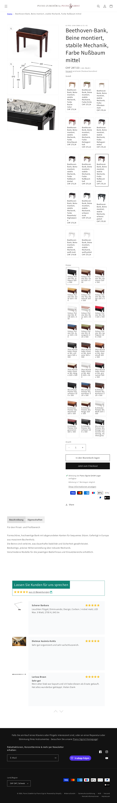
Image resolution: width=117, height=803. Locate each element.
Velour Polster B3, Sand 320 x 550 (86, 279)
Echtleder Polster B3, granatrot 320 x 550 (72, 429)
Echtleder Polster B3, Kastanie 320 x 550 (100, 392)
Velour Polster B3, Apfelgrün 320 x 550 (100, 334)
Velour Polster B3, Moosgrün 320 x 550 (85, 334)
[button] (6, 6)
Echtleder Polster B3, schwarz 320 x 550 (86, 429)
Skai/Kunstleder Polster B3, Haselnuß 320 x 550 (100, 353)
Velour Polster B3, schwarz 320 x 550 (72, 279)
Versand (69, 71)
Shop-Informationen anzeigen (82, 486)
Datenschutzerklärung (86, 793)
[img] (21, 592)
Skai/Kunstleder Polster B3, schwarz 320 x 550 (72, 353)
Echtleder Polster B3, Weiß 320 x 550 (100, 411)
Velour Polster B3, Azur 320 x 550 (72, 334)
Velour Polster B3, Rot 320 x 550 (100, 315)
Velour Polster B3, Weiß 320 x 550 (72, 316)
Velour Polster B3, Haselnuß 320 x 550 (86, 298)
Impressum (106, 796)
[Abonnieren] (55, 758)
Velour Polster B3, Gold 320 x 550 (72, 298)
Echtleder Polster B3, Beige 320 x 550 (86, 411)
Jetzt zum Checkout (88, 466)
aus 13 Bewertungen (39, 592)
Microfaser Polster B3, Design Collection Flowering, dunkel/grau (100, 431)
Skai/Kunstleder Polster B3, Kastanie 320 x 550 (86, 353)
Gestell (68, 76)
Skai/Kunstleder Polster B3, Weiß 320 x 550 (86, 373)
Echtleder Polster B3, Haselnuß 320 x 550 (72, 411)
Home (9, 13)
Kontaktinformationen (90, 796)
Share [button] (71, 504)
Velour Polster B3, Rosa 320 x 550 (86, 316)
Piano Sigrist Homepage (85, 739)
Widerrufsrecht (69, 793)
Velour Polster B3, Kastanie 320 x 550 (100, 279)
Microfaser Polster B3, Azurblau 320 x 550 (86, 392)
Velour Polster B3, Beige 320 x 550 (100, 298)
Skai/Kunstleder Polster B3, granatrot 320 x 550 (100, 373)
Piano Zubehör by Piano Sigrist (34, 793)
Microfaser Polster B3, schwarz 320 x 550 (72, 392)
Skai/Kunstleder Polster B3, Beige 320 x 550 (72, 372)
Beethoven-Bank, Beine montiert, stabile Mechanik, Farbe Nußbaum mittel (48, 13)
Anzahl (68, 442)
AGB (99, 793)
